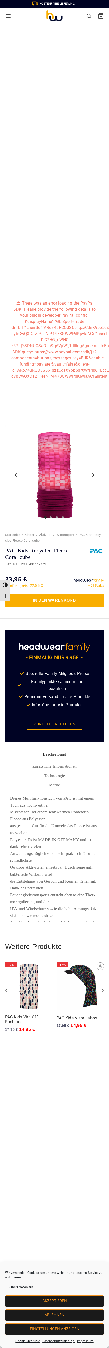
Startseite (12, 535)
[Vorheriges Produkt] (6, 990)
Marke (54, 785)
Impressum (85, 1341)
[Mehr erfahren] (16, 475)
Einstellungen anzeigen (54, 1329)
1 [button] (48, 1040)
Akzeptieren (54, 1301)
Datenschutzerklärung (58, 1341)
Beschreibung (54, 754)
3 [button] (57, 1040)
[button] (5, 585)
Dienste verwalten (20, 1287)
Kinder (29, 535)
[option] (29, 997)
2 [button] (52, 1040)
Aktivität (45, 535)
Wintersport (65, 535)
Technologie (54, 776)
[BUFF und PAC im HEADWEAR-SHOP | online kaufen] (54, 16)
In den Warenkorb (54, 600)
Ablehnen (54, 1315)
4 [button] (61, 1040)
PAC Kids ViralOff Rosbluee (21, 1019)
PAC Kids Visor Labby (77, 1018)
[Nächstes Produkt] (103, 990)
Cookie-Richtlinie (27, 1341)
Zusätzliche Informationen (54, 766)
